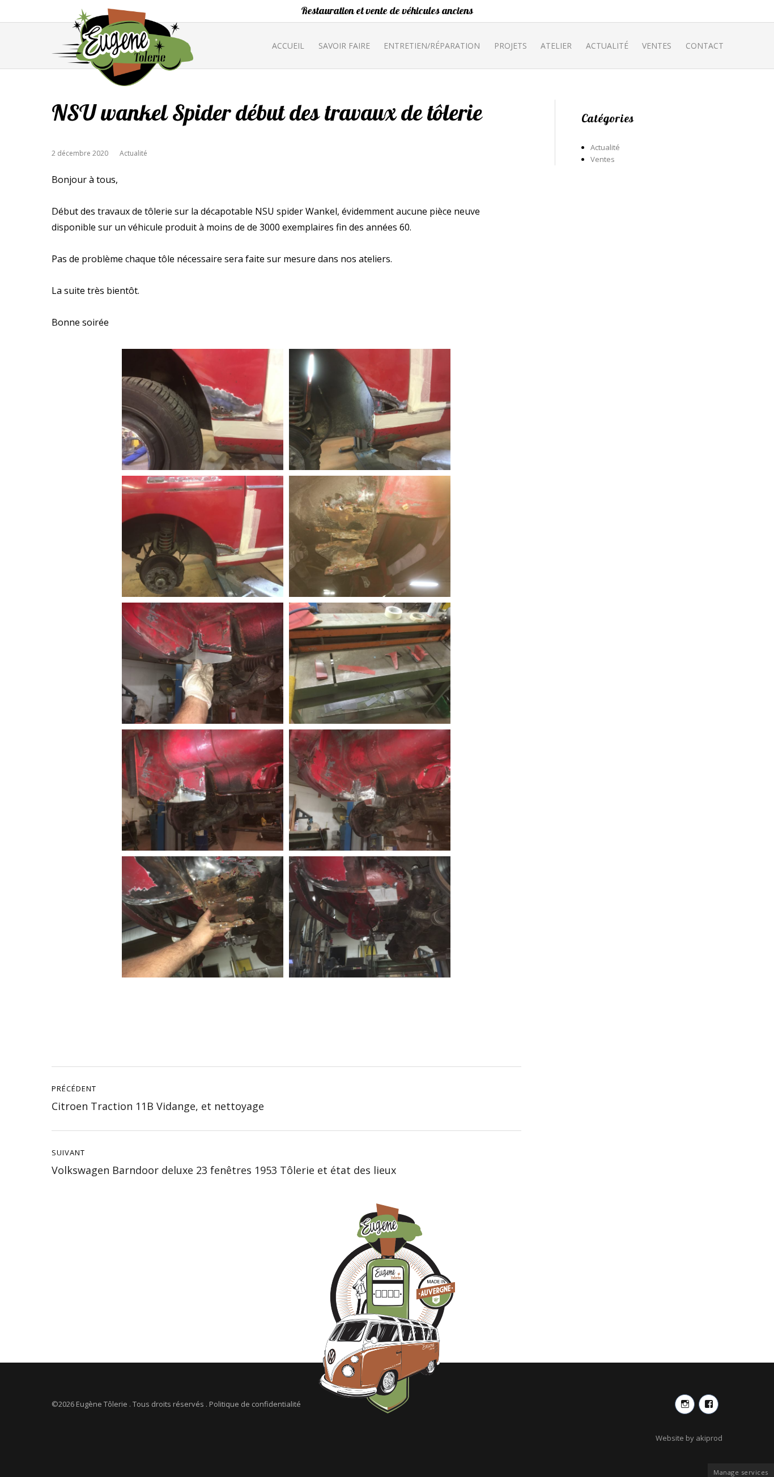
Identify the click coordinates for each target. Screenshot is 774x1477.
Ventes (656, 45)
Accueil (288, 45)
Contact (705, 45)
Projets (510, 45)
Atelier (556, 45)
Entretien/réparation (432, 45)
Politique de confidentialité (255, 1404)
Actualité (607, 45)
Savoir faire (344, 45)
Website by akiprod (689, 1438)
